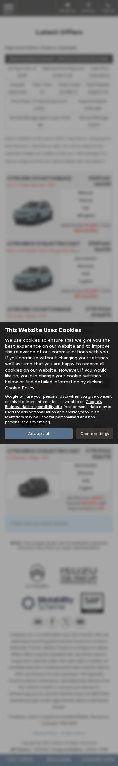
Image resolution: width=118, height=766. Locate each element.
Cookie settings (94, 433)
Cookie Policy (19, 388)
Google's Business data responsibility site (53, 404)
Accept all (39, 433)
